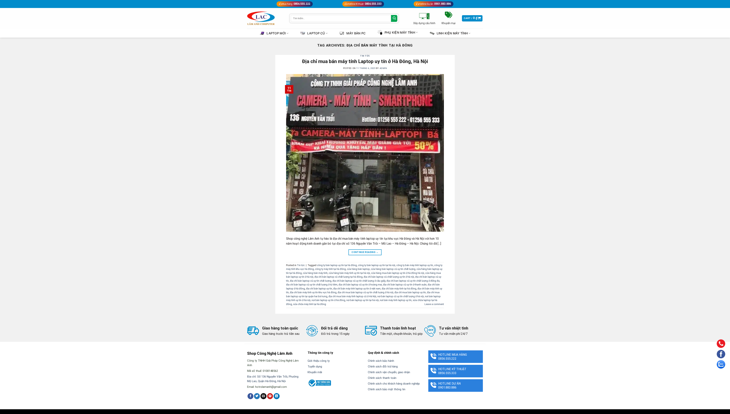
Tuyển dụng (315, 366)
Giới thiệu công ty (319, 361)
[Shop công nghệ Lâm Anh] (261, 18)
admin (383, 68)
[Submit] (394, 18)
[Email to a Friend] (263, 396)
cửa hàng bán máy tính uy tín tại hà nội (349, 273)
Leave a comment (434, 304)
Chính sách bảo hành (381, 361)
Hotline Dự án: (434, 3)
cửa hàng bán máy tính (315, 273)
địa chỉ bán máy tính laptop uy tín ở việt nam (357, 288)
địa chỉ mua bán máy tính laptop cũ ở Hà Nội (352, 296)
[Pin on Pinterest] (270, 396)
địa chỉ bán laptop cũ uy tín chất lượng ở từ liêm (311, 284)
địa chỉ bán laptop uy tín (319, 288)
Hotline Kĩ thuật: (364, 3)
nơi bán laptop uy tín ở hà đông (328, 300)
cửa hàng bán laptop (358, 269)
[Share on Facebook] (250, 396)
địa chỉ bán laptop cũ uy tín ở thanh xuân (405, 284)
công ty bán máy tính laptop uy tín (414, 265)
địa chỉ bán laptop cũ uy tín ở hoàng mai (360, 284)
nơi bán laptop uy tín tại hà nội (362, 300)
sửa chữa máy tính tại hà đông (309, 304)
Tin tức (365, 56)
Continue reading (365, 252)
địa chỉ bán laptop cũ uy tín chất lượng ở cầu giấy (358, 280)
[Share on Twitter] (257, 396)
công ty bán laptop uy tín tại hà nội (376, 265)
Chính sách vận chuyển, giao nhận (389, 372)
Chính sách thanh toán (382, 378)
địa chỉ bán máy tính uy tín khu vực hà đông (313, 292)
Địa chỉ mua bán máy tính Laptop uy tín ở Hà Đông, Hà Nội (365, 61)
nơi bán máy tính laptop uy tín (396, 300)
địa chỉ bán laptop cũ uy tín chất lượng (310, 280)
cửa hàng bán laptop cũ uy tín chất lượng (393, 269)
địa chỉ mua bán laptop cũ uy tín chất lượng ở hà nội (365, 292)
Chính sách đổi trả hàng (383, 366)
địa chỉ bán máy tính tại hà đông (399, 288)
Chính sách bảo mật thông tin (386, 389)
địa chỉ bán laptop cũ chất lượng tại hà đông (338, 276)
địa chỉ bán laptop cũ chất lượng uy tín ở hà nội (389, 276)
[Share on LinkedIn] (276, 396)
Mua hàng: (295, 3)
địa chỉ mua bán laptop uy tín (410, 292)
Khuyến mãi (315, 372)
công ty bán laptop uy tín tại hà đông (337, 265)
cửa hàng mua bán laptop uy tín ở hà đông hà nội (397, 273)
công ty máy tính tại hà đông (330, 269)
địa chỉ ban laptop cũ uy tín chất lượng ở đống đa (413, 280)
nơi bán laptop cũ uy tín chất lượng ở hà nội (400, 296)
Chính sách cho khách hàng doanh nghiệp (394, 383)
